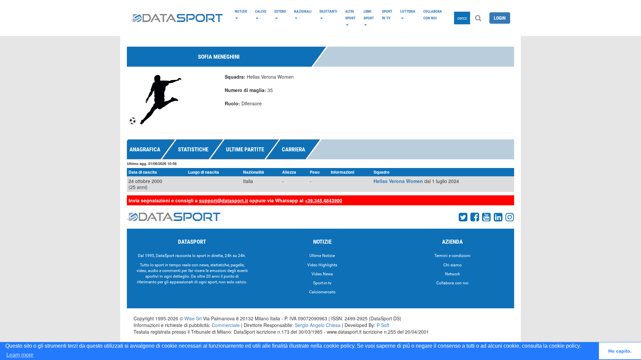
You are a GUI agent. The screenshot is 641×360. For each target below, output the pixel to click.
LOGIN (500, 18)
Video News (322, 274)
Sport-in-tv (322, 283)
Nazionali (302, 11)
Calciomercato (322, 292)
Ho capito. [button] (620, 351)
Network (452, 274)
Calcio (260, 11)
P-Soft (383, 325)
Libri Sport (369, 14)
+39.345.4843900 (323, 200)
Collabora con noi (432, 14)
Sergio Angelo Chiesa (318, 325)
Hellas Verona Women (398, 181)
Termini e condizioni (452, 255)
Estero (280, 11)
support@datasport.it (223, 200)
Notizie (241, 11)
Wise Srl (193, 318)
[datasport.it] (177, 18)
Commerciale (226, 325)
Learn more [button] (19, 355)
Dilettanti (328, 11)
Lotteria (407, 11)
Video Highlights (322, 265)
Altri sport (350, 14)
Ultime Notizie (322, 255)
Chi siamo (452, 265)
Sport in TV (387, 14)
